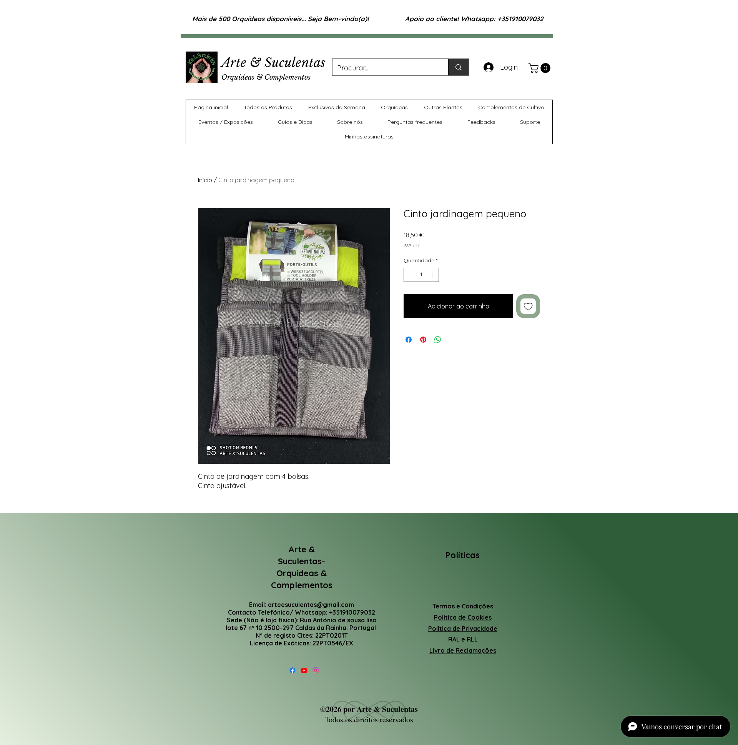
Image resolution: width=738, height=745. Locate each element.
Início (205, 180)
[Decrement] (409, 275)
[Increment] (433, 275)
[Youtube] (304, 670)
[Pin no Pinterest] (423, 339)
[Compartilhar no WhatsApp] (437, 339)
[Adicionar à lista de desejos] (528, 306)
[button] (541, 68)
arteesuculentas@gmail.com (311, 604)
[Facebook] (292, 670)
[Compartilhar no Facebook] (408, 339)
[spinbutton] (421, 275)
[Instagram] (315, 670)
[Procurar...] (458, 67)
